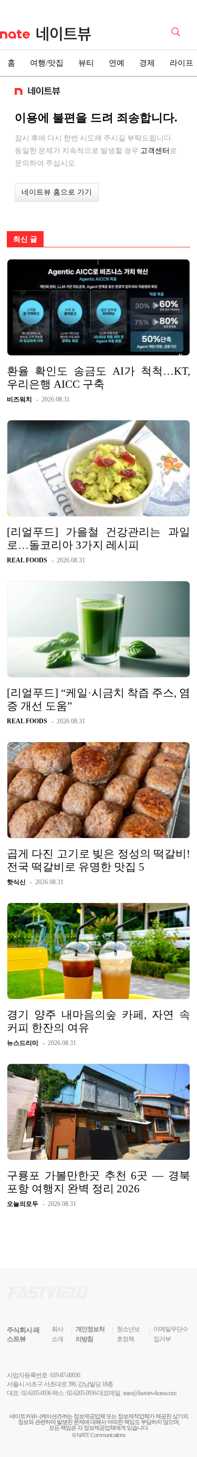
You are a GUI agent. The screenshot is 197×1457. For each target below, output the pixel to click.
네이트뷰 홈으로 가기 (57, 192)
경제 (147, 63)
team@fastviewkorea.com (149, 1393)
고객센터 (155, 150)
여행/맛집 (47, 63)
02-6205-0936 (36, 1393)
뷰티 (86, 63)
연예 (117, 63)
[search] (177, 31)
